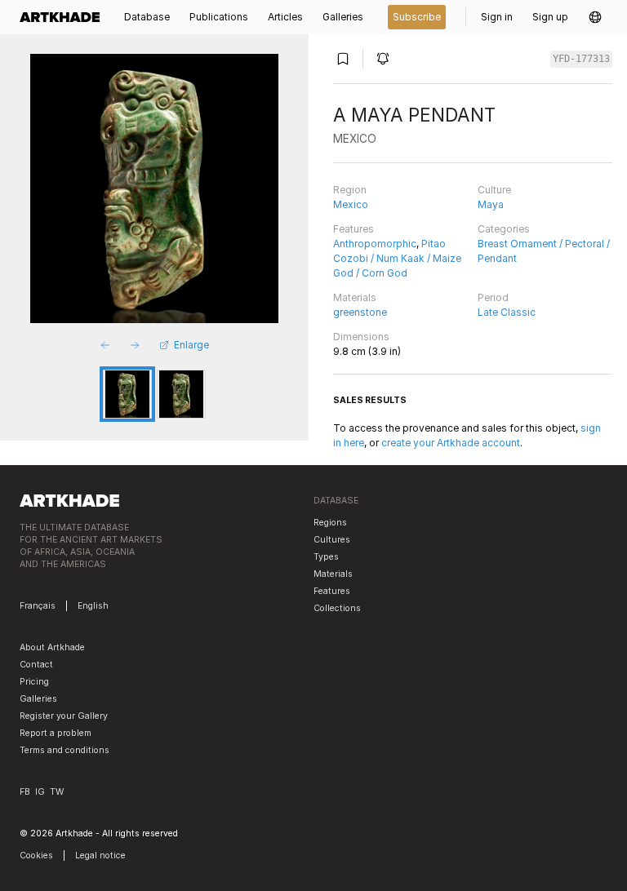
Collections (337, 608)
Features (353, 229)
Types (326, 557)
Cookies (36, 855)
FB (25, 792)
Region (350, 190)
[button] (595, 17)
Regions (330, 522)
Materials (354, 297)
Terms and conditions (64, 750)
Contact (36, 664)
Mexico (350, 204)
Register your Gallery (64, 716)
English (93, 606)
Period (493, 297)
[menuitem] (64, 17)
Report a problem (55, 733)
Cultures (332, 539)
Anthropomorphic (374, 243)
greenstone (360, 312)
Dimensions (361, 336)
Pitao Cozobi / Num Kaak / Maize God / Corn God (397, 258)
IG (40, 792)
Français (38, 606)
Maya (491, 204)
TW (57, 792)
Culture (494, 190)
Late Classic (507, 312)
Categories (504, 229)
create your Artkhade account (450, 443)
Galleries (38, 699)
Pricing (34, 681)
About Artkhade (52, 647)
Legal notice (100, 855)
